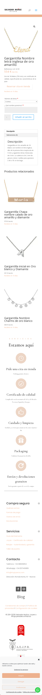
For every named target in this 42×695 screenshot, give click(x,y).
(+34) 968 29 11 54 (21, 2)
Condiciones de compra (15, 605)
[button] (39, 660)
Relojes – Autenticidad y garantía (20, 544)
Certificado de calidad (21, 395)
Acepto (21, 676)
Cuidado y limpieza (21, 423)
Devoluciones (12, 521)
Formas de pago (13, 512)
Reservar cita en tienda (18, 86)
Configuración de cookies (14, 692)
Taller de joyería (13, 549)
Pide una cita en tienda (21, 369)
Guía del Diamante (14, 536)
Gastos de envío (13, 516)
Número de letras (11, 99)
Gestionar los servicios (21, 670)
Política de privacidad (29, 692)
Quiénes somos (12, 508)
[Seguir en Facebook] (18, 589)
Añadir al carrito (23, 117)
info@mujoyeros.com (15, 572)
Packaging (21, 451)
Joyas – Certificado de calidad (19, 540)
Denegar (21, 681)
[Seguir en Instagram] (23, 589)
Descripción (10, 131)
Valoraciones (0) (12, 135)
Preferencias (21, 687)
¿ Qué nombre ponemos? (14, 105)
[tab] (21, 131)
